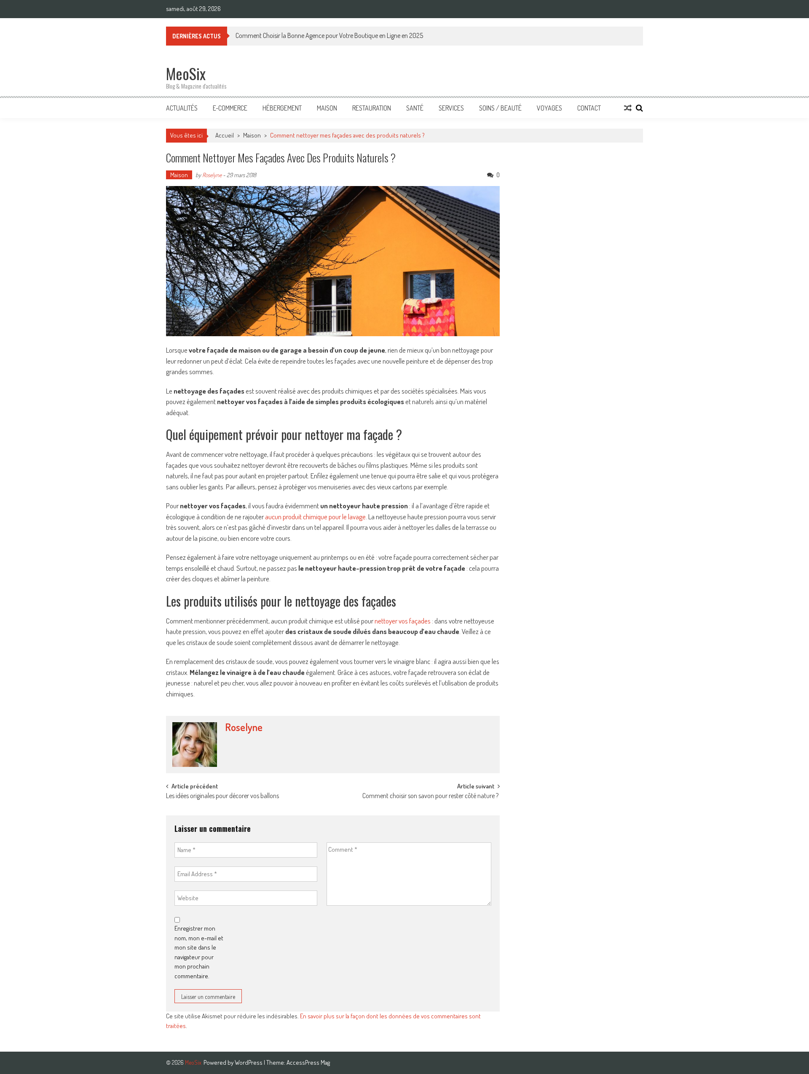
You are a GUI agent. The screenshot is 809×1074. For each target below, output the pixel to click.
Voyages (549, 108)
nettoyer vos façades (403, 620)
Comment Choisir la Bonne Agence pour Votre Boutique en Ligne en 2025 (329, 35)
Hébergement (282, 108)
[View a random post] (628, 108)
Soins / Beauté (500, 108)
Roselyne (212, 174)
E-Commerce (230, 108)
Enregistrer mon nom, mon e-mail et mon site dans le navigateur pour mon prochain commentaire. (198, 952)
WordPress (249, 1062)
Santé (414, 108)
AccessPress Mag (308, 1062)
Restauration (371, 108)
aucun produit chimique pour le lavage (315, 516)
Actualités (182, 108)
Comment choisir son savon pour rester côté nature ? (431, 796)
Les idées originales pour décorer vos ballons (223, 796)
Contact (589, 108)
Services (451, 108)
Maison (327, 108)
